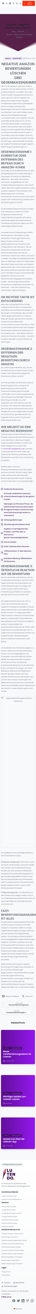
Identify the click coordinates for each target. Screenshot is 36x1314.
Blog (13, 31)
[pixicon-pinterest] (27, 1300)
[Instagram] (16, 3)
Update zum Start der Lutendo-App (14, 1140)
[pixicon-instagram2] (32, 1300)
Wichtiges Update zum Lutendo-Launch (14, 1097)
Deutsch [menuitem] (19, 1309)
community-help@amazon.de (13, 449)
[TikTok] (20, 3)
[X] (6, 3)
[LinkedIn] (10, 3)
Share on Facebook (12, 996)
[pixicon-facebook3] (14, 1300)
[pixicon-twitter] (18, 1300)
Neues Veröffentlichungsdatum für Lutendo (17, 1054)
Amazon (21, 31)
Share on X (29, 996)
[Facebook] (3, 3)
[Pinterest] (13, 3)
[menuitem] (18, 1308)
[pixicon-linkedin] (23, 1300)
